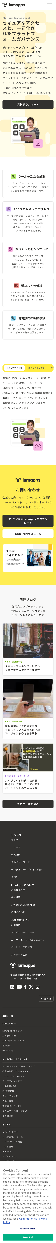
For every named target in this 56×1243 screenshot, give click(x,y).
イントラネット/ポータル (14, 1059)
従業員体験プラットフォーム (16, 1071)
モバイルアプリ (10, 1156)
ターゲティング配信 (12, 1081)
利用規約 (16, 924)
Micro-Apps (8, 1050)
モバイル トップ (10, 1131)
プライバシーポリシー (23, 932)
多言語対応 (7, 1115)
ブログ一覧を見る (28, 804)
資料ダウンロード (28, 104)
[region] (28, 1202)
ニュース (15, 847)
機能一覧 (7, 1016)
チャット (6, 1151)
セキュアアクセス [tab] (14, 368)
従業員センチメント (12, 1105)
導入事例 (16, 854)
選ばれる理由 (18, 889)
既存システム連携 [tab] (36, 368)
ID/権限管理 (8, 1091)
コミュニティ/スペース (13, 1076)
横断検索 (6, 1045)
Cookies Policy (28, 1218)
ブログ (14, 839)
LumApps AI (9, 1023)
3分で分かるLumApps (23, 904)
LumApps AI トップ (12, 1030)
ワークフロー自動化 (12, 1141)
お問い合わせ (18, 912)
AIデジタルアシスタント (14, 1040)
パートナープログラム (23, 947)
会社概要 (16, 897)
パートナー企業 (19, 954)
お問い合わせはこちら (28, 534)
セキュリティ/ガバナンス (14, 1110)
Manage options (28, 1228)
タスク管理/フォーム (12, 1136)
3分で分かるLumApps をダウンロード (28, 520)
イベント (16, 876)
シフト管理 (7, 1146)
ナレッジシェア (10, 1096)
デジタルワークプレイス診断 (26, 869)
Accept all (28, 1237)
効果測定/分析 (9, 1086)
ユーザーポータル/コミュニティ (28, 939)
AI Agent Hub (9, 1035)
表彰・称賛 (7, 1100)
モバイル (6, 1124)
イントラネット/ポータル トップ (18, 1066)
